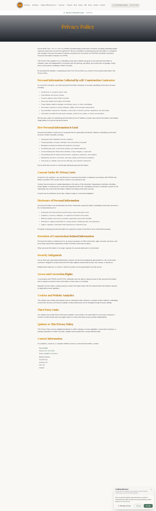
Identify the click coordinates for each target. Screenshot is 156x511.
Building (35, 5)
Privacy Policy (125, 501)
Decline (138, 506)
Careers (95, 5)
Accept (148, 506)
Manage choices (125, 506)
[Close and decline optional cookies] (151, 489)
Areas (90, 5)
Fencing (61, 5)
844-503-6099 (49, 351)
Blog (75, 5)
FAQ (85, 5)
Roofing (26, 5)
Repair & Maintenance (48, 5)
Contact (102, 5)
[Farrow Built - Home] (19, 5)
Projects (69, 5)
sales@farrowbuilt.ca (50, 353)
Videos (80, 5)
